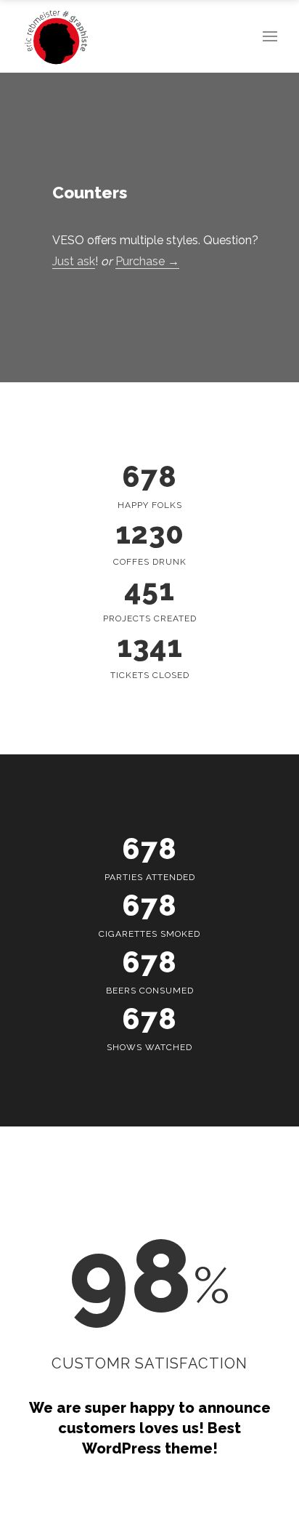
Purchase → (147, 261)
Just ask (73, 261)
